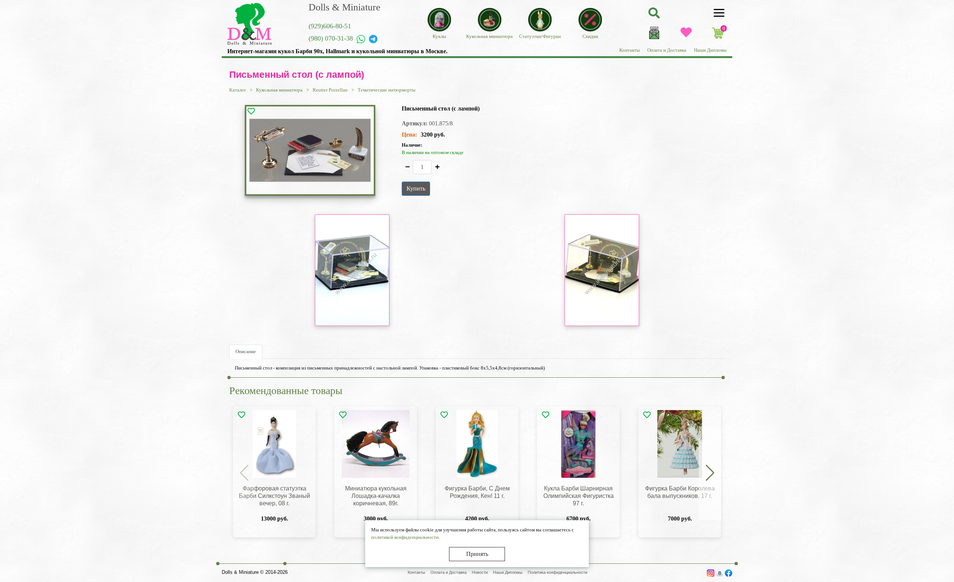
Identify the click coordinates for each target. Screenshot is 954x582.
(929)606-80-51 (330, 26)
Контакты (629, 50)
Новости (480, 572)
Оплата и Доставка (666, 50)
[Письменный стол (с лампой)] (310, 150)
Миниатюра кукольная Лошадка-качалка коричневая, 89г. (376, 495)
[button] (710, 473)
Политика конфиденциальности (557, 572)
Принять (477, 554)
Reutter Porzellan (330, 90)
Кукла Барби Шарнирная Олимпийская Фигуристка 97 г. (578, 495)
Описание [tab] (246, 351)
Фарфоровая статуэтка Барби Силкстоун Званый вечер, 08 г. (274, 495)
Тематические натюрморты (387, 90)
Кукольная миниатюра (279, 90)
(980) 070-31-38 (331, 38)
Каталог (237, 90)
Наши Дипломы (710, 50)
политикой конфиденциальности (405, 537)
